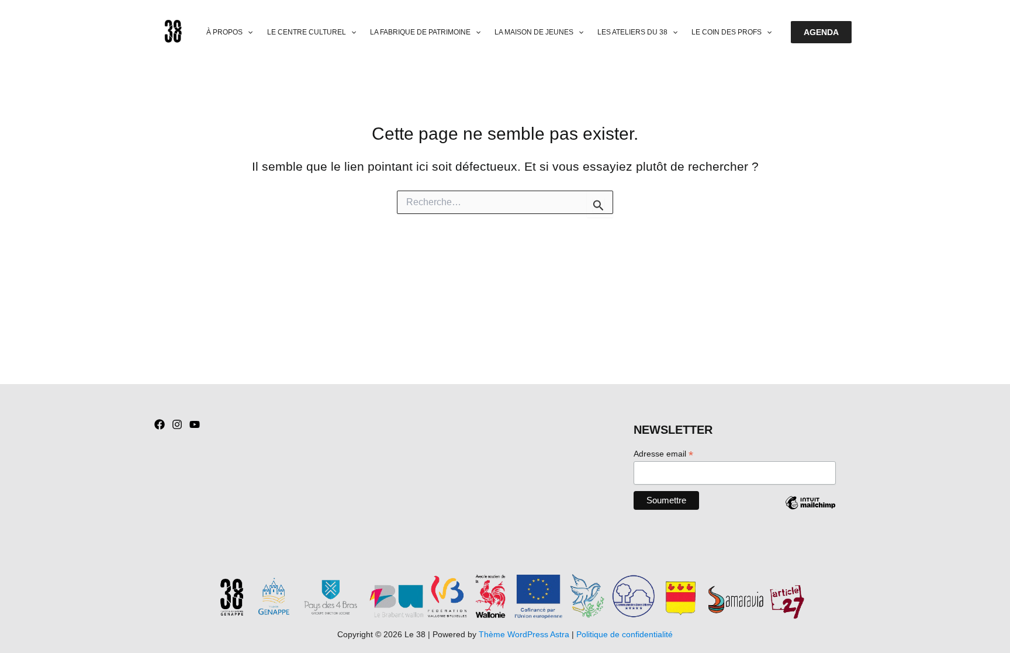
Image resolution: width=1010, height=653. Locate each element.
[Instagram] (177, 424)
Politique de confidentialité (624, 634)
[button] (247, 32)
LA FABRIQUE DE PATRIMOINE (420, 32)
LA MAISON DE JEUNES (533, 32)
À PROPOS (224, 32)
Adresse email (663, 453)
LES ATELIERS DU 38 (632, 32)
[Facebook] (159, 424)
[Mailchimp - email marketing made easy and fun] (810, 511)
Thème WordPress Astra (524, 634)
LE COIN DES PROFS (726, 32)
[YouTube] (194, 424)
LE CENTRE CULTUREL (306, 32)
